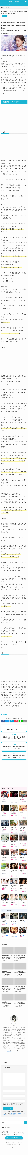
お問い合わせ (19, 1142)
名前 (3, 1088)
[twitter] (14, 1055)
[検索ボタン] (26, 2)
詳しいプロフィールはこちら (14, 1051)
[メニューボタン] (2, 2)
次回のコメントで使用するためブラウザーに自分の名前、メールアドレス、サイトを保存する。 (14, 1104)
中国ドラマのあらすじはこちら (14, 1137)
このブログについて (9, 1144)
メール (4, 1093)
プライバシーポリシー (18, 1144)
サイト (4, 1098)
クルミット (14, 1023)
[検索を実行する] (25, 1122)
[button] (3, 721)
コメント (5, 1071)
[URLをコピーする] (25, 721)
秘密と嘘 (5, 714)
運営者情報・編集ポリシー (11, 1142)
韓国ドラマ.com (14, 2)
